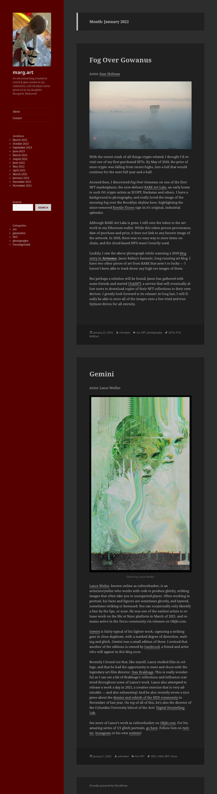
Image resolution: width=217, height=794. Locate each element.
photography (20, 241)
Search (17, 202)
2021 (154, 756)
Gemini (101, 373)
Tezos (173, 756)
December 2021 (22, 182)
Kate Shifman (110, 74)
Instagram (103, 733)
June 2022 (19, 163)
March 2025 (20, 140)
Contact (17, 118)
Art (15, 229)
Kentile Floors (123, 207)
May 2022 (19, 166)
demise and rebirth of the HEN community (145, 697)
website (135, 733)
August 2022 (20, 159)
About (16, 111)
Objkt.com (168, 723)
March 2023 (20, 155)
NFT (15, 237)
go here (152, 728)
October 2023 (21, 143)
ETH (178, 332)
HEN (160, 756)
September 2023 (22, 147)
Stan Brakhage (142, 672)
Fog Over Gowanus (120, 59)
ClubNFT (134, 283)
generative (19, 233)
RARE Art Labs (155, 187)
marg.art (23, 72)
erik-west (124, 332)
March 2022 (20, 174)
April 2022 (19, 170)
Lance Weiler (99, 586)
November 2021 (22, 185)
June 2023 (19, 151)
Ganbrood (152, 647)
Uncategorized (21, 244)
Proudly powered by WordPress (108, 785)
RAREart (94, 336)
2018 (171, 332)
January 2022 (21, 178)
